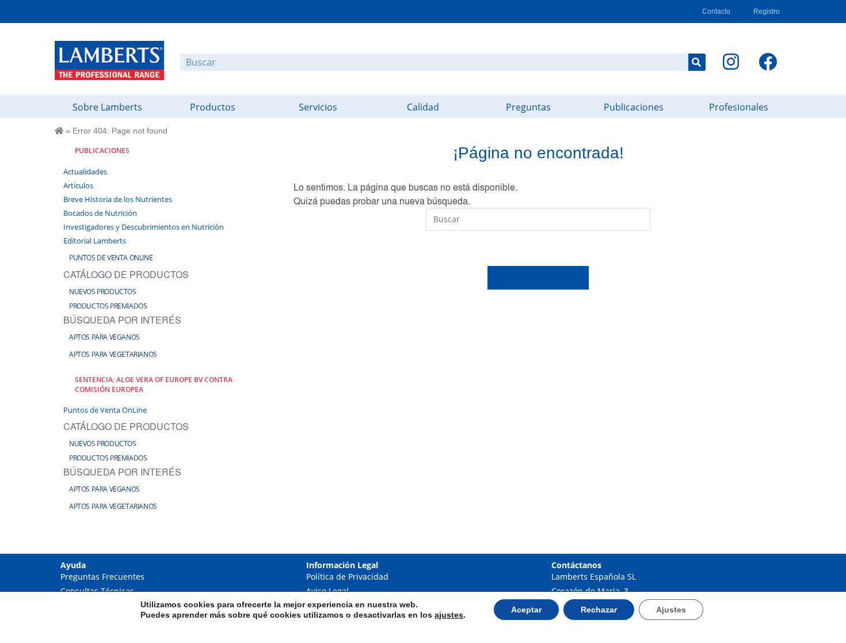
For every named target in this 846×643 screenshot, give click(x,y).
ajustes (449, 614)
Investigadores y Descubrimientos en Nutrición (143, 227)
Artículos (78, 185)
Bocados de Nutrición (100, 213)
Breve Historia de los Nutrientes (117, 199)
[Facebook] (767, 61)
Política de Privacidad (347, 576)
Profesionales (738, 107)
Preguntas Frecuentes (102, 576)
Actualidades (85, 171)
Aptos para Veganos (104, 337)
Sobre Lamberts (107, 107)
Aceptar (526, 609)
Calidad (423, 107)
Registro (766, 11)
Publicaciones (634, 107)
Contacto (716, 11)
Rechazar (599, 609)
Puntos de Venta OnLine (111, 257)
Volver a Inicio (538, 277)
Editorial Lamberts (94, 240)
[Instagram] (730, 61)
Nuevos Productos (102, 291)
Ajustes (671, 609)
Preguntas (528, 107)
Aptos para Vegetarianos (113, 354)
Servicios (318, 107)
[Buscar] (697, 62)
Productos (212, 107)
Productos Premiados (108, 306)
